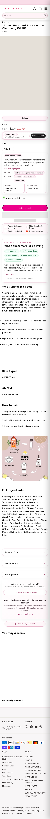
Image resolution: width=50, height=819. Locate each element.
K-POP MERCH (31, 777)
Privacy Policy (23, 811)
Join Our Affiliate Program (12, 779)
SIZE (4, 143)
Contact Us (30, 814)
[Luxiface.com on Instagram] (26, 726)
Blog (4, 769)
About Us (19, 814)
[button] (25, 215)
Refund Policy (11, 563)
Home (4, 22)
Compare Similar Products (27, 592)
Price (4, 124)
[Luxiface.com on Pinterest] (40, 726)
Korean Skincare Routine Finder (12, 758)
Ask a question (12, 574)
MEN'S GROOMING (33, 767)
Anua (4, 32)
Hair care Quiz (8, 766)
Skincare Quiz (7, 763)
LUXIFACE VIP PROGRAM (35, 793)
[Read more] (40, 8)
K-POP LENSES (31, 786)
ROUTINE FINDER (32, 764)
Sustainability (7, 783)
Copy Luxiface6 (38, 135)
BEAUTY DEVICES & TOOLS (36, 774)
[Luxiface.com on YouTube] (36, 726)
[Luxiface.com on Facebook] (31, 726)
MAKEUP (28, 760)
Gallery (25, 118)
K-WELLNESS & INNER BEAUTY (34, 781)
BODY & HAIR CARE (33, 770)
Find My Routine (25, 614)
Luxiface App (7, 773)
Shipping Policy (12, 552)
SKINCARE (29, 757)
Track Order (7, 776)
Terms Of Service (9, 811)
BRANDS (28, 789)
